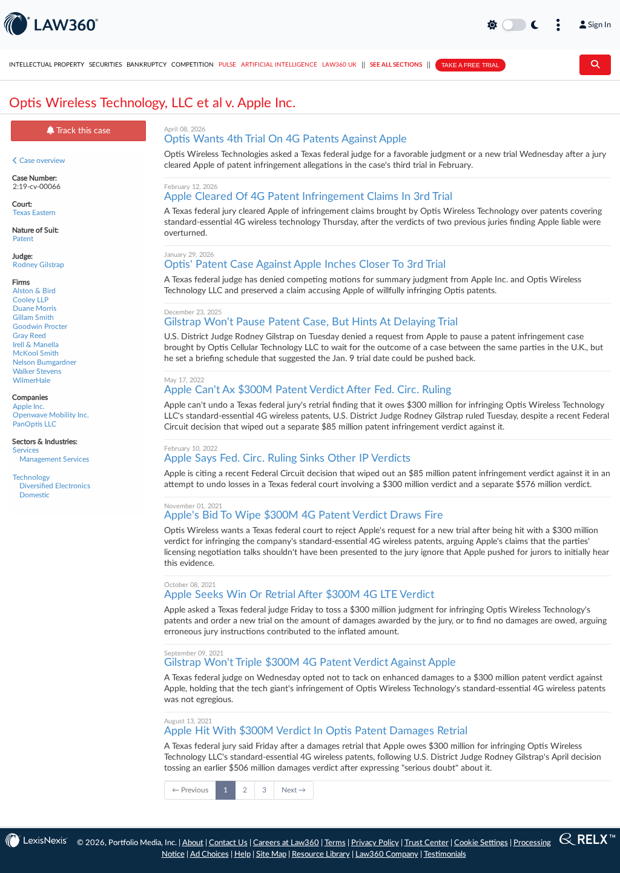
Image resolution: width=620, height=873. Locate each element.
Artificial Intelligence (279, 65)
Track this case (82, 131)
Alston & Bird (34, 290)
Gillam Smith (33, 317)
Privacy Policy (375, 843)
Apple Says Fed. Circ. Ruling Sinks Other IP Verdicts (287, 458)
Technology (31, 477)
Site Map (271, 854)
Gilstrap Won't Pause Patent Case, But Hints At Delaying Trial (311, 322)
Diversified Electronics (54, 486)
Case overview (41, 160)
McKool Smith (36, 353)
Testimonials (445, 854)
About (192, 843)
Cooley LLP (30, 300)
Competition (192, 65)
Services (26, 450)
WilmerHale (31, 380)
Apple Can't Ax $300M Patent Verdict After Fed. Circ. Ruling (307, 390)
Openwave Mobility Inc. (51, 415)
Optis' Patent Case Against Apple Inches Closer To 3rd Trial (305, 264)
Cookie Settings (481, 843)
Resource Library (321, 854)
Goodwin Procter (40, 326)
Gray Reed (29, 335)
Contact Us (228, 843)
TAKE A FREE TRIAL (470, 65)
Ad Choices (209, 854)
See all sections (396, 65)
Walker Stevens (37, 371)
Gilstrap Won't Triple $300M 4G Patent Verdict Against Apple (310, 662)
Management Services (54, 459)
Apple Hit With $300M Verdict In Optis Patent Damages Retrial (315, 731)
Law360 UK (339, 65)
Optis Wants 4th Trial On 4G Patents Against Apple (285, 139)
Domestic (34, 495)
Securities (105, 65)
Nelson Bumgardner (44, 362)
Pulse (227, 65)
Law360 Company (386, 854)
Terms (335, 843)
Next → (294, 790)
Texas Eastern (34, 212)
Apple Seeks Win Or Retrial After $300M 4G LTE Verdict (299, 594)
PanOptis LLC (34, 424)
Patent (23, 238)
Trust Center (426, 843)
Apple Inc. (29, 406)
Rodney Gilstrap (38, 264)
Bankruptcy (147, 65)
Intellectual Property (46, 65)
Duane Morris (34, 308)
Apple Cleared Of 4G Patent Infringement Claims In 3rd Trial (308, 196)
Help (242, 854)
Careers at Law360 (286, 843)
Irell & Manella (36, 344)
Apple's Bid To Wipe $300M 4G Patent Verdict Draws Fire (303, 515)
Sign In (599, 24)
